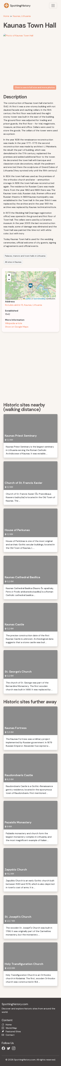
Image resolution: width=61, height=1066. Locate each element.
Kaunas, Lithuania (22, 16)
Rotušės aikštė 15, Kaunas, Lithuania (23, 304)
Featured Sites (13, 1031)
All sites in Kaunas (13, 262)
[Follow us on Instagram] (14, 1048)
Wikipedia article (13, 323)
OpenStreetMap (39, 298)
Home (6, 16)
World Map (11, 1028)
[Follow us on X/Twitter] (9, 1048)
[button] (30, 285)
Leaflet (27, 298)
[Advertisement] (30, 366)
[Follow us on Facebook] (4, 1048)
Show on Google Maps (16, 326)
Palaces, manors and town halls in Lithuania (25, 256)
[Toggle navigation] (53, 5)
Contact (10, 1034)
